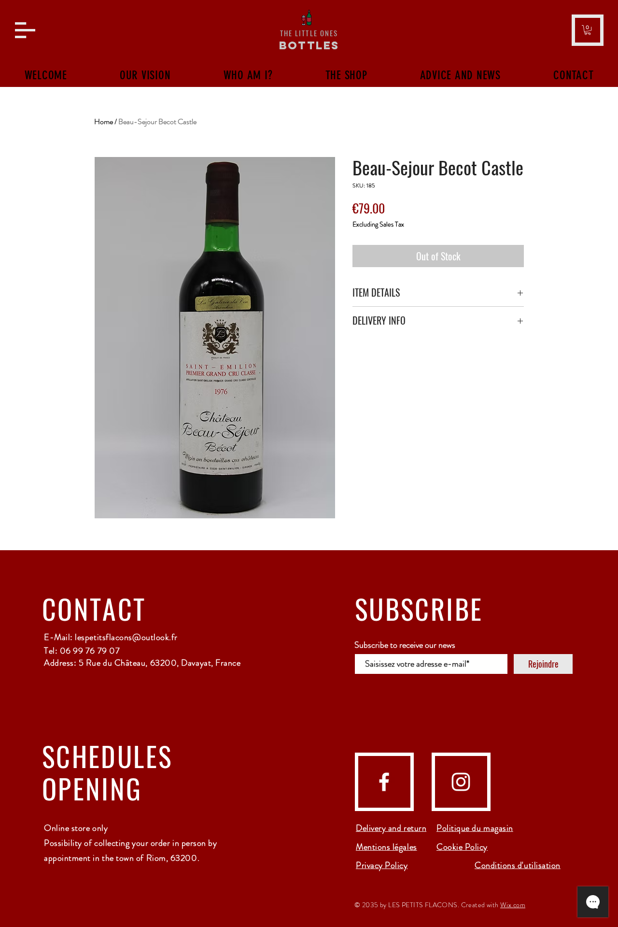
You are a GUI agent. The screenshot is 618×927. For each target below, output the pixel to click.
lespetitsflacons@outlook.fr (126, 637)
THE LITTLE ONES (309, 33)
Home (103, 121)
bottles (309, 45)
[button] (25, 30)
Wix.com (512, 905)
